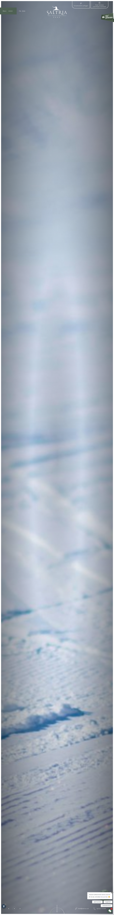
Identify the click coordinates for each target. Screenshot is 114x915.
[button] (99, 895)
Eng (23, 11)
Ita (20, 11)
